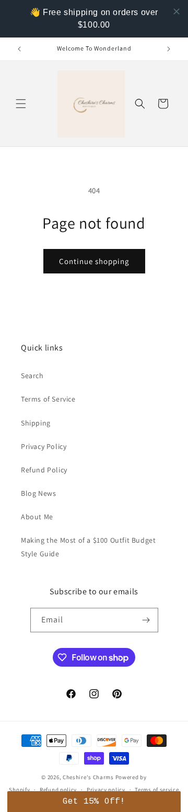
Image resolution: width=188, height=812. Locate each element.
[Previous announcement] (19, 49)
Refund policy (58, 789)
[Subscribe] (146, 620)
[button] (20, 103)
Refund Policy (44, 469)
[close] (176, 11)
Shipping (36, 423)
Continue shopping (94, 261)
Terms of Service (48, 399)
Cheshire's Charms (88, 777)
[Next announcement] (168, 49)
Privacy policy (106, 789)
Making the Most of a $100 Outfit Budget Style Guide (88, 546)
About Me (37, 516)
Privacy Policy (43, 446)
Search (32, 375)
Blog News (38, 493)
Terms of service (157, 789)
